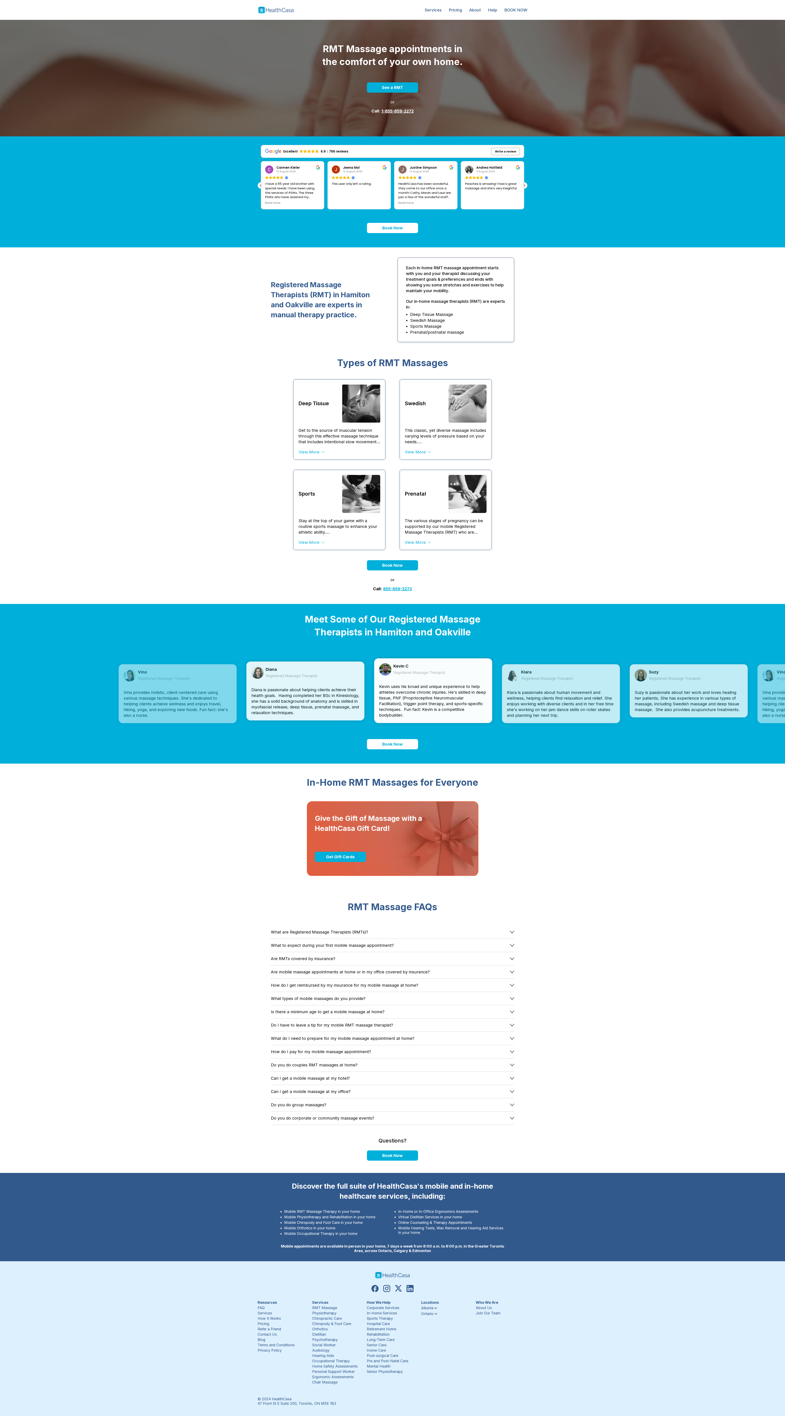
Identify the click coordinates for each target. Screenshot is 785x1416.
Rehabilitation (378, 1334)
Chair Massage (325, 1382)
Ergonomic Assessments (333, 1377)
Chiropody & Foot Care (331, 1324)
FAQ (261, 1308)
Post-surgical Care (382, 1355)
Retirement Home (381, 1329)
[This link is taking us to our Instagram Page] (386, 1288)
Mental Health (378, 1366)
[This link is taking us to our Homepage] (276, 10)
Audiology (321, 1350)
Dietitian (319, 1334)
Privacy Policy (270, 1350)
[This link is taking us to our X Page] (398, 1288)
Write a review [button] (505, 151)
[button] (433, 10)
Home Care (376, 1350)
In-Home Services (382, 1313)
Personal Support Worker (333, 1371)
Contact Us (267, 1334)
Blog (261, 1339)
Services (265, 1313)
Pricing (455, 10)
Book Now (392, 228)
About (475, 10)
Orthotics (320, 1329)
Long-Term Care (381, 1339)
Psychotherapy (325, 1339)
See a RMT (392, 87)
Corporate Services (383, 1308)
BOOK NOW (515, 10)
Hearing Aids (323, 1355)
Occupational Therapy (331, 1361)
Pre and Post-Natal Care (387, 1361)
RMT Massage (324, 1308)
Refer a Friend (269, 1329)
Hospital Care (378, 1324)
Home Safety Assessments (335, 1366)
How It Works (269, 1318)
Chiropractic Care (327, 1318)
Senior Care (376, 1345)
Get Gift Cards (340, 856)
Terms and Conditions (276, 1345)
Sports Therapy (380, 1318)
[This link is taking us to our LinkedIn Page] (410, 1288)
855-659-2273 (397, 588)
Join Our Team (488, 1313)
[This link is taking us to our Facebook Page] (375, 1288)
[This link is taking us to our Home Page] (392, 1275)
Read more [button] (339, 203)
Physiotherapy (324, 1313)
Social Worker (324, 1345)
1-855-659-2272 (397, 111)
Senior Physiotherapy (385, 1371)
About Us (484, 1308)
